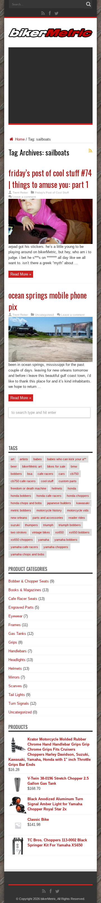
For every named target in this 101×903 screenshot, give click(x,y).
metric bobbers (21, 510)
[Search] (88, 4)
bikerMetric (48, 898)
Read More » (20, 274)
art (12, 459)
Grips (12, 642)
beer (14, 466)
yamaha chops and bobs (27, 554)
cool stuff (47, 481)
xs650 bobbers (79, 532)
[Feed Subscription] (90, 150)
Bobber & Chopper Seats (28, 581)
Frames (14, 625)
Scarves (15, 686)
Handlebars (17, 651)
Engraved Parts (21, 607)
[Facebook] (50, 13)
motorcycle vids (78, 510)
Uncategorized (44, 314)
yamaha (43, 539)
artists (24, 459)
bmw (74, 466)
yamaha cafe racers (24, 547)
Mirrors (14, 677)
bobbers (16, 473)
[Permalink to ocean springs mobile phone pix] (50, 361)
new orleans (19, 517)
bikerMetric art (32, 466)
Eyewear (15, 616)
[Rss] (43, 13)
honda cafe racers (48, 495)
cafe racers (45, 473)
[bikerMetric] (50, 33)
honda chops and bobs (26, 503)
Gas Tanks (17, 633)
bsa (29, 473)
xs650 (59, 532)
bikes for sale (56, 466)
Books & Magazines (24, 590)
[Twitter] (56, 13)
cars (62, 473)
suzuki (15, 525)
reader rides (76, 517)
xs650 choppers (22, 539)
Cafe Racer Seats (22, 599)
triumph (48, 525)
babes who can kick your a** (66, 459)
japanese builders (59, 503)
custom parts (68, 481)
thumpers (31, 525)
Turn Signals (18, 703)
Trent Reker (20, 192)
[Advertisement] (50, 85)
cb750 (74, 473)
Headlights (17, 660)
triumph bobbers (70, 525)
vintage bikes (41, 532)
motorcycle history (49, 510)
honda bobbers (21, 495)
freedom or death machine (28, 488)
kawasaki (82, 503)
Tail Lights (16, 695)
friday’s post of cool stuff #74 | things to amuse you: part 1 (50, 178)
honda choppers (78, 495)
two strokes (19, 532)
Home (19, 139)
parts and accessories (48, 517)
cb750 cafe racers (23, 481)
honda (72, 488)
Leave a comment (24, 196)
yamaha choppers (55, 547)
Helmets (15, 668)
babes (37, 459)
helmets (57, 488)
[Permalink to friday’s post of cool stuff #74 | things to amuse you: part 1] (50, 243)
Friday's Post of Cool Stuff (52, 192)
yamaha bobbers (65, 539)
